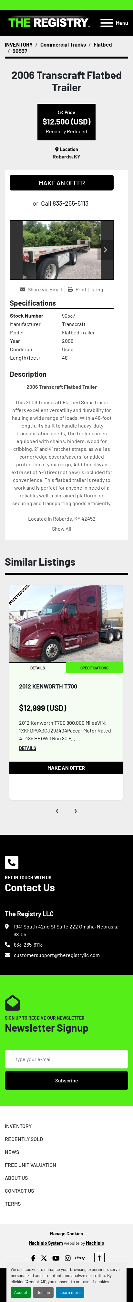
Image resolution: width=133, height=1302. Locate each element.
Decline (43, 1292)
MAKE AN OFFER (62, 183)
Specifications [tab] (94, 668)
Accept (20, 1292)
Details (27, 748)
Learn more (70, 1292)
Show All (61, 529)
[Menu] (106, 23)
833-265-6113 (70, 203)
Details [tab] (37, 668)
